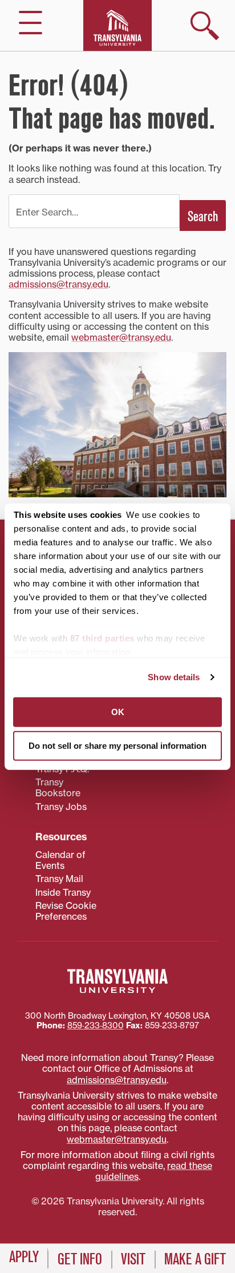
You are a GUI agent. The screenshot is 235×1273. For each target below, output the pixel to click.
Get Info (80, 1259)
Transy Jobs (61, 806)
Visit (133, 1259)
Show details (174, 677)
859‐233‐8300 (95, 1025)
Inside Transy (63, 892)
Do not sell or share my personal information (117, 746)
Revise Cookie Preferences (65, 911)
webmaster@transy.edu (121, 337)
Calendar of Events (60, 860)
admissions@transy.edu (58, 284)
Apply (24, 1257)
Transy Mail (59, 878)
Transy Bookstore (57, 787)
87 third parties (102, 638)
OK (117, 711)
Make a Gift (195, 1259)
